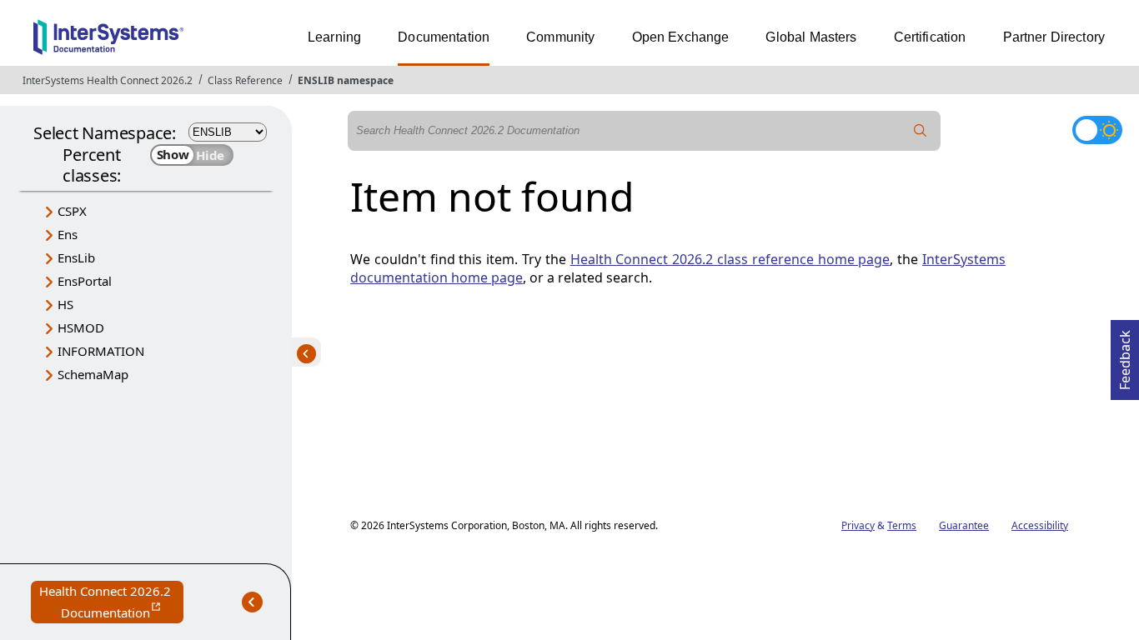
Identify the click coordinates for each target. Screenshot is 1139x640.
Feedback (1125, 355)
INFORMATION (101, 350)
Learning (334, 37)
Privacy (858, 525)
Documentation (443, 37)
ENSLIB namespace (346, 80)
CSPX (72, 210)
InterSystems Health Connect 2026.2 (108, 80)
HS (65, 304)
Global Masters (810, 37)
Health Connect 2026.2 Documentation (111, 602)
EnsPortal (85, 280)
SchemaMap (93, 374)
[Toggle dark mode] (1097, 130)
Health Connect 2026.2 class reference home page (730, 259)
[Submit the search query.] (921, 131)
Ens (68, 234)
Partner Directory (1054, 37)
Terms (901, 525)
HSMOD (81, 327)
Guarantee (964, 525)
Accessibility (1039, 525)
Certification (930, 37)
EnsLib (76, 257)
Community (560, 37)
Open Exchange (681, 37)
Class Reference (245, 80)
